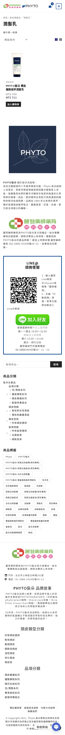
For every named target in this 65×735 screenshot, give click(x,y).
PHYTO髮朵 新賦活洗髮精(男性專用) (23, 462)
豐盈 (55, 515)
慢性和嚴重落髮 (21, 414)
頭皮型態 (14, 419)
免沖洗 (45, 480)
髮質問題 (14, 427)
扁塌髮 (27, 485)
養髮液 (9, 526)
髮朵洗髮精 (33, 526)
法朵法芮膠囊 (12, 503)
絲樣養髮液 (40, 509)
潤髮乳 (40, 503)
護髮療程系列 (19, 394)
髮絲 (30, 532)
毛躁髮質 (17, 434)
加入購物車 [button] (13, 104)
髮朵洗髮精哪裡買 (14, 532)
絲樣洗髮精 (23, 509)
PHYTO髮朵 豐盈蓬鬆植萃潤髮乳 (21, 480)
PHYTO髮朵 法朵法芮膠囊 (18, 474)
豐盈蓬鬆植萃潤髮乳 (15, 520)
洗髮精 (27, 503)
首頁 (5, 17)
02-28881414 (23, 349)
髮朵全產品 (9, 382)
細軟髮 (9, 509)
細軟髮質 (17, 439)
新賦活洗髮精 (12, 491)
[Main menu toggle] (59, 6)
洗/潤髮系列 (19, 389)
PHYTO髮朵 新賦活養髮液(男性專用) (23, 468)
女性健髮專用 (12, 485)
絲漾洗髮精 (11, 515)
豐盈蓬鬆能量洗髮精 (39, 520)
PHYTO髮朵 (24, 456)
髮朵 (20, 526)
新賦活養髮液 (12, 497)
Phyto (9, 456)
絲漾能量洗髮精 (29, 515)
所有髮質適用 (19, 430)
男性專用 (53, 503)
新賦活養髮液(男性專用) (35, 497)
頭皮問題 (14, 406)
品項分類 (14, 386)
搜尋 (56, 364)
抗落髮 (40, 485)
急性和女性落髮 (21, 410)
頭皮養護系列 (19, 398)
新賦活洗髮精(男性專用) (35, 491)
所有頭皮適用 (19, 422)
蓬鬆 (45, 515)
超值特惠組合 (19, 402)
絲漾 (53, 509)
